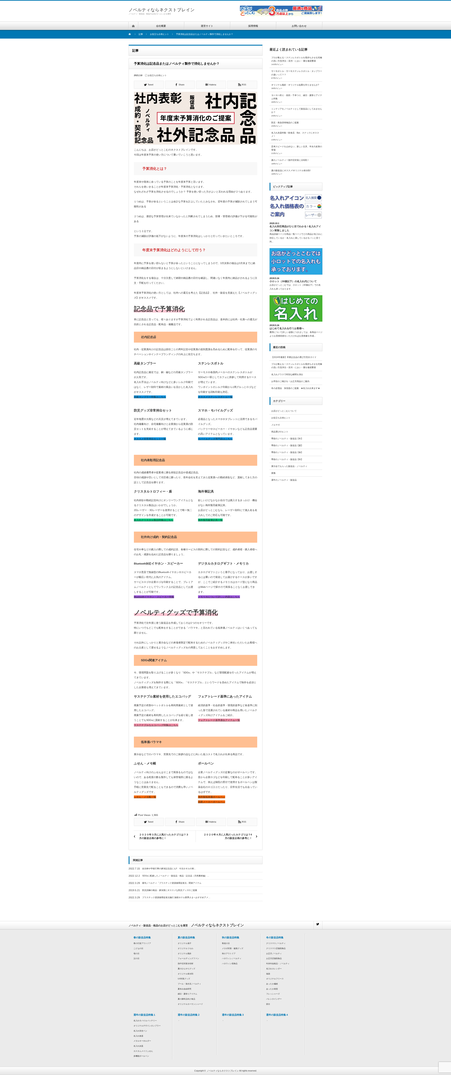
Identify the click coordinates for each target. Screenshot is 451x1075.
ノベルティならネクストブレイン (162, 9)
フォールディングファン (188, 958)
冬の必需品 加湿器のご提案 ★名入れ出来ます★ (295, 388)
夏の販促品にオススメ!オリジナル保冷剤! (290, 170)
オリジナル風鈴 (184, 953)
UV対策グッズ (184, 979)
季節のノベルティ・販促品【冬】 (287, 438)
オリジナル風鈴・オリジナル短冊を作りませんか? (295, 85)
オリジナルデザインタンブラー (147, 1026)
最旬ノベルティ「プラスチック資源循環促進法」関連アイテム (171, 883)
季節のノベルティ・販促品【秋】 (287, 459)
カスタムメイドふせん (143, 1051)
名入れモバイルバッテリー (145, 1021)
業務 (273, 473)
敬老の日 (226, 943)
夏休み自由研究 (184, 989)
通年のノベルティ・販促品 (284, 480)
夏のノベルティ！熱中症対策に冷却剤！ (290, 160)
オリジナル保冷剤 (185, 974)
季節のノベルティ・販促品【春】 (287, 452)
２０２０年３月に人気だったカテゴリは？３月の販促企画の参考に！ (164, 836)
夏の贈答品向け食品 (186, 999)
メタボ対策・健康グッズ (232, 948)
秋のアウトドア (229, 953)
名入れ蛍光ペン (140, 1031)
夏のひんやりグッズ (186, 969)
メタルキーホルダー (142, 1041)
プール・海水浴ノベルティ (189, 984)
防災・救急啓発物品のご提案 (285, 122)
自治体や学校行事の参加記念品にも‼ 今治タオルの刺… (169, 868)
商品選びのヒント (279, 431)
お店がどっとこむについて (284, 411)
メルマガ (275, 425)
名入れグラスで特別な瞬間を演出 (287, 374)
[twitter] (318, 925)
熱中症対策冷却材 (185, 963)
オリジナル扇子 (184, 943)
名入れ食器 (138, 1036)
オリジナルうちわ (185, 948)
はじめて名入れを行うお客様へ (287, 328)
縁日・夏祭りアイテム (187, 994)
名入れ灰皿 (138, 1046)
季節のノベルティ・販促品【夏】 (287, 445)
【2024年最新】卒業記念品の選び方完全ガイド (293, 357)
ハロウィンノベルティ (231, 958)
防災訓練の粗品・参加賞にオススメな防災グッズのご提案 (169, 890)
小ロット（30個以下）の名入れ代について (293, 281)
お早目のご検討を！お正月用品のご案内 (290, 381)
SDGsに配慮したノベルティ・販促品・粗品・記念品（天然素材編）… (175, 876)
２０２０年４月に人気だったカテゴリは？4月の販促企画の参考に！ (228, 836)
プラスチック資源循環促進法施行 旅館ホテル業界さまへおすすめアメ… (176, 897)
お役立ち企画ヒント (157, 75)
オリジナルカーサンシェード (190, 1004)
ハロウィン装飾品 (229, 963)
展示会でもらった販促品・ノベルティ (289, 466)
